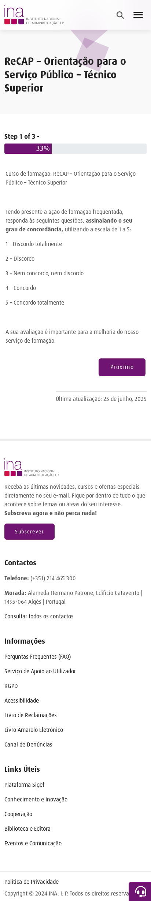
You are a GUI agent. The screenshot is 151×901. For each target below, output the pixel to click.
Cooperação (18, 814)
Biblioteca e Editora (27, 829)
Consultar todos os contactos (39, 616)
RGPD (11, 686)
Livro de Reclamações (30, 715)
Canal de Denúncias (28, 744)
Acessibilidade (21, 700)
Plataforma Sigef (24, 785)
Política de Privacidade (31, 882)
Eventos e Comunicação (33, 843)
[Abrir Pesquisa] (120, 15)
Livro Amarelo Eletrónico (33, 730)
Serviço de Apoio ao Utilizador (40, 671)
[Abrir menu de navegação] (138, 15)
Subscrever (29, 531)
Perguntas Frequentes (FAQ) (37, 656)
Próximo (122, 367)
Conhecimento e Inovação (35, 799)
